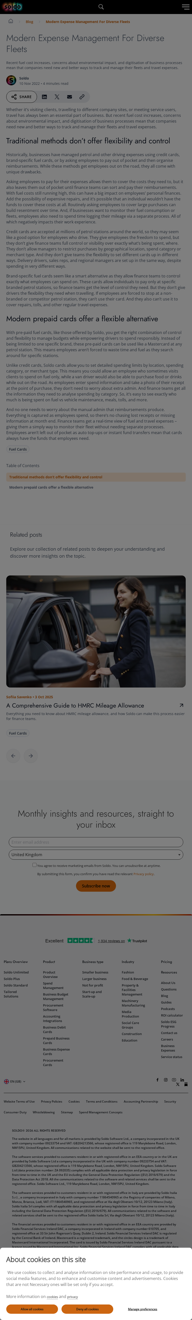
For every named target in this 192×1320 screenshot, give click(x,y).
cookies (52, 1296)
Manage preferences (142, 1309)
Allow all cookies (32, 1309)
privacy (72, 1296)
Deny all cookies (87, 1309)
